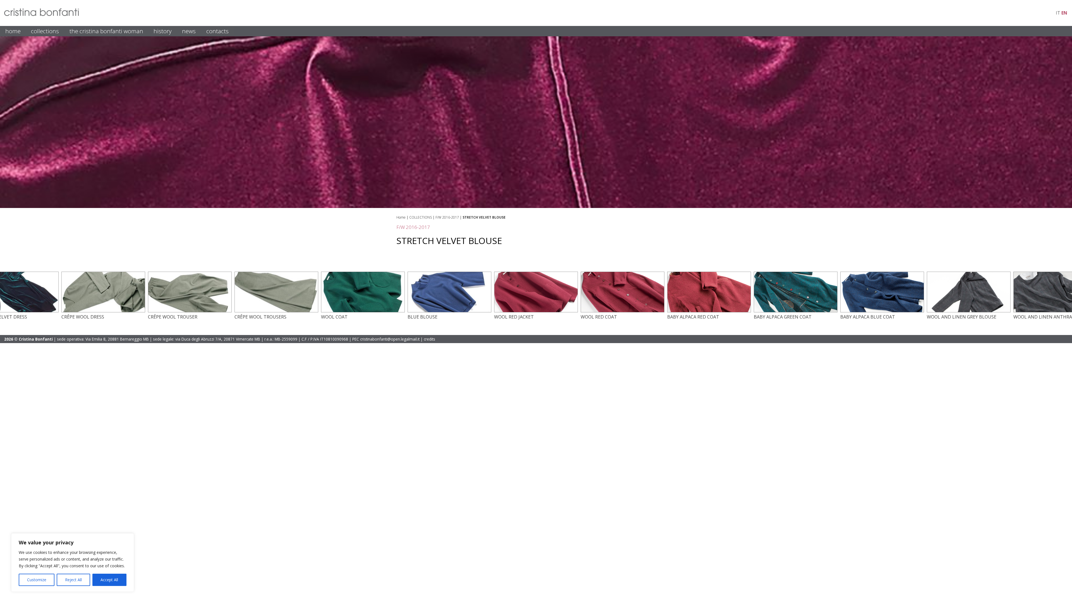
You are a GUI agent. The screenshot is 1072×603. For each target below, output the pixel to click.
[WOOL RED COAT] (622, 311)
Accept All (109, 579)
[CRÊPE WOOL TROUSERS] (276, 311)
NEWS (189, 31)
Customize (36, 579)
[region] (72, 562)
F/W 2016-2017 (447, 217)
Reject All (73, 579)
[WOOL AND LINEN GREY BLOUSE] (969, 311)
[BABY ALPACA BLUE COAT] (882, 311)
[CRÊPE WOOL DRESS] (103, 311)
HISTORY (163, 31)
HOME (13, 31)
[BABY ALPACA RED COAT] (709, 311)
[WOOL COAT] (363, 311)
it (1058, 13)
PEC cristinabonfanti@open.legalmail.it (386, 339)
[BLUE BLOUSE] (449, 311)
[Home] (41, 14)
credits (429, 339)
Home (401, 217)
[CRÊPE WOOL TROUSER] (190, 311)
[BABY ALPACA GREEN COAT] (796, 311)
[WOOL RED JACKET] (536, 311)
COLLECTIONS (45, 31)
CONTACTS (217, 31)
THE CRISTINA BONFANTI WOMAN (106, 31)
